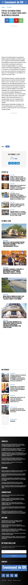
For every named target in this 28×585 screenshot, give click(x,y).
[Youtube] (18, 163)
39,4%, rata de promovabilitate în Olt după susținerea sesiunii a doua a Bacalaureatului (12, 483)
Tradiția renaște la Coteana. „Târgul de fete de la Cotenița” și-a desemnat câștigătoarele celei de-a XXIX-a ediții (18, 213)
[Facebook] (7, 20)
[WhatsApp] (21, 20)
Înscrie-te (14, 555)
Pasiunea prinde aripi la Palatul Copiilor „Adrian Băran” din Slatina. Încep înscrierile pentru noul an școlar (13, 475)
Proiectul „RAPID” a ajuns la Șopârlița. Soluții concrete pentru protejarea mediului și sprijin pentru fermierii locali (13, 499)
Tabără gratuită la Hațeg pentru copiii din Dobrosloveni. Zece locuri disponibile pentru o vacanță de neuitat (13, 503)
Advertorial (13, 419)
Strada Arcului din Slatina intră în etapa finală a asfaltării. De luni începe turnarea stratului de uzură (14, 507)
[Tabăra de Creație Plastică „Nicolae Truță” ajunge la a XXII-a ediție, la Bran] (5, 205)
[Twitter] (11, 20)
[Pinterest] (16, 20)
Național (5, 240)
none (7, 146)
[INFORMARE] (5, 420)
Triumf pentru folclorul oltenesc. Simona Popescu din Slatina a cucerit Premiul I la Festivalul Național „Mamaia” (18, 178)
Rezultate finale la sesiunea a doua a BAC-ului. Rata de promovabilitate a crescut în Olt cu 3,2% (14, 471)
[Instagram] (12, 163)
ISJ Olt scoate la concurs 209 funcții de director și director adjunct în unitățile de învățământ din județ (14, 486)
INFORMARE (12, 421)
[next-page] (5, 428)
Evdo (15, 159)
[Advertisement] (14, 41)
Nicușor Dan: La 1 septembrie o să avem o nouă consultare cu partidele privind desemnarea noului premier (17, 389)
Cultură (9, 7)
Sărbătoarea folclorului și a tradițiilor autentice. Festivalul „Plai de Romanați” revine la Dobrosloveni (18, 187)
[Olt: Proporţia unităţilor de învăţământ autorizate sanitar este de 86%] (5, 409)
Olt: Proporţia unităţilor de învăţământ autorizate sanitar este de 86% (17, 410)
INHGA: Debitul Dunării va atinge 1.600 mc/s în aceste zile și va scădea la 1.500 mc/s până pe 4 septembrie (13, 297)
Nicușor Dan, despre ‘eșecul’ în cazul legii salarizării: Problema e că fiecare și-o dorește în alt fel (17, 399)
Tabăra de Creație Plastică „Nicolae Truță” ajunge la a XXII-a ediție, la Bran (17, 205)
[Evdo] (12, 158)
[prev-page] (3, 428)
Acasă (3, 7)
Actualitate (13, 407)
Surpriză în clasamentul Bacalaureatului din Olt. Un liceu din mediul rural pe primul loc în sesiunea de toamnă (14, 479)
